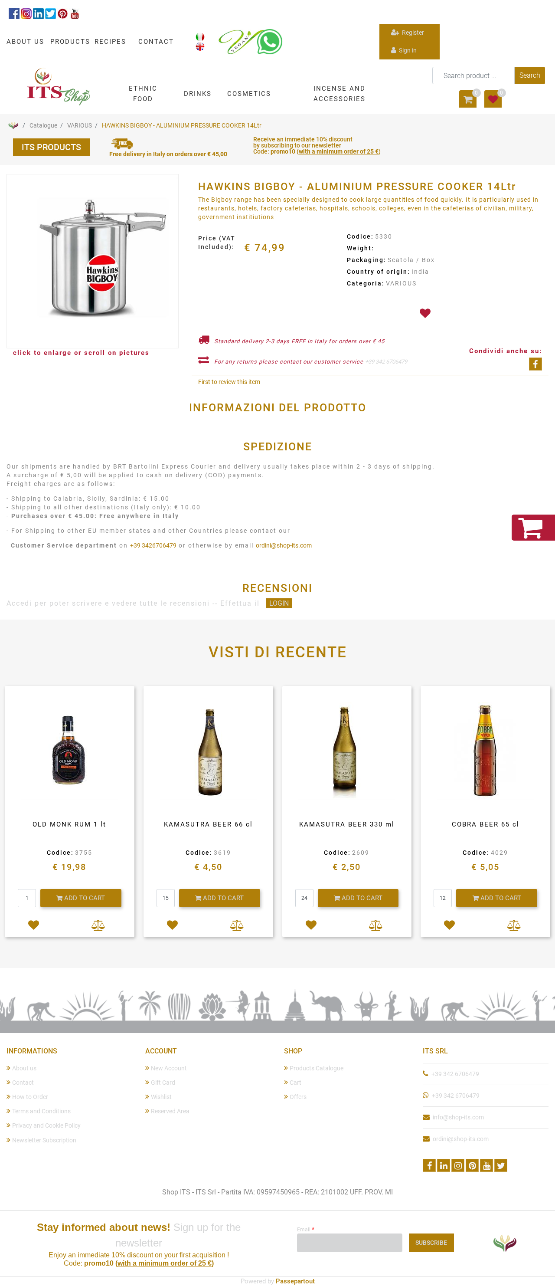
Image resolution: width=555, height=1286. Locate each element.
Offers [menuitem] (298, 1096)
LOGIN (279, 603)
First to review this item (229, 381)
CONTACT (156, 42)
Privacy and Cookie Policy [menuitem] (46, 1125)
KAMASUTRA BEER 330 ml (347, 824)
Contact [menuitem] (23, 1082)
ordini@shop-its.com (284, 545)
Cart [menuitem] (295, 1082)
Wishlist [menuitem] (161, 1096)
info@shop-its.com (458, 1117)
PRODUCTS (70, 42)
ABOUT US (25, 42)
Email (305, 1229)
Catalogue (43, 125)
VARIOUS (79, 125)
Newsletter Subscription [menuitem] (44, 1140)
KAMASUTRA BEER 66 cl (208, 824)
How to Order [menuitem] (30, 1096)
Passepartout (295, 1281)
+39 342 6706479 (386, 361)
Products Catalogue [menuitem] (316, 1068)
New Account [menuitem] (169, 1068)
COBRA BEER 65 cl (485, 824)
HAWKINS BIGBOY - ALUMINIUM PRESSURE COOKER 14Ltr (181, 125)
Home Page (13, 125)
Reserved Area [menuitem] (170, 1111)
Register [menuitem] (412, 32)
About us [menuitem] (24, 1068)
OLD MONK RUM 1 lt (69, 824)
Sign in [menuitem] (407, 50)
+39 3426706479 (153, 545)
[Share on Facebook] (535, 364)
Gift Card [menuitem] (163, 1082)
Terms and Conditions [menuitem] (41, 1111)
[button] (530, 75)
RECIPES (110, 42)
